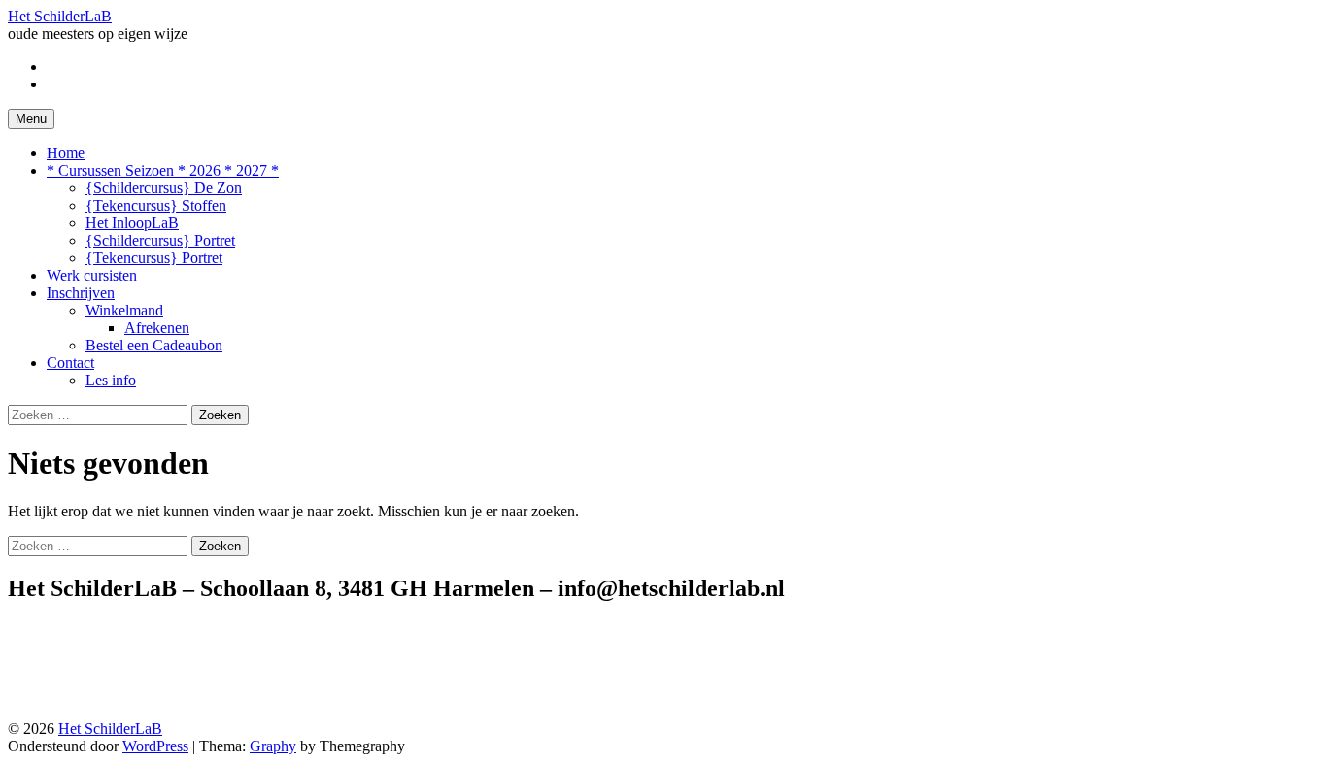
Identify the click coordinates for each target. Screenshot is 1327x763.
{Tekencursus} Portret (153, 257)
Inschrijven (81, 292)
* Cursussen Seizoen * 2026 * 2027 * (163, 170)
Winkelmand (124, 310)
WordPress (155, 746)
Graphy (273, 746)
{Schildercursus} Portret (160, 240)
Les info (110, 380)
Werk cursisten (92, 275)
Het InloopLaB (132, 223)
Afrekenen (156, 327)
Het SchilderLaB (60, 16)
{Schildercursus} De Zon (163, 188)
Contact (70, 362)
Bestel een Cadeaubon (153, 345)
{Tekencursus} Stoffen (155, 205)
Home (66, 153)
